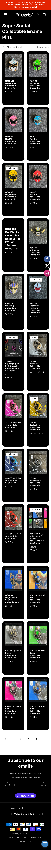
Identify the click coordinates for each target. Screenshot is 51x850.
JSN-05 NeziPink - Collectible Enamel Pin (13, 425)
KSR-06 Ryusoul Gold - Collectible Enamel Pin (37, 598)
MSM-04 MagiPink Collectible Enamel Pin (10, 140)
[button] (6, 15)
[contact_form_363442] (44, 844)
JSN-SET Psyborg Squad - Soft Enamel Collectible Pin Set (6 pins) (13, 366)
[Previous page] (5, 739)
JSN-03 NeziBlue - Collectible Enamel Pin (13, 480)
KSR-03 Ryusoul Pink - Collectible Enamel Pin (13, 709)
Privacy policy (37, 837)
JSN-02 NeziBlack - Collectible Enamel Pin (35, 481)
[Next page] (29, 745)
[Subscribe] (42, 785)
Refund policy (23, 837)
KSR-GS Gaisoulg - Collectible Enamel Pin (10, 306)
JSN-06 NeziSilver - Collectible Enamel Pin (35, 364)
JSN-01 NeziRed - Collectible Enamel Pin (13, 536)
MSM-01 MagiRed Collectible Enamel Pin (35, 195)
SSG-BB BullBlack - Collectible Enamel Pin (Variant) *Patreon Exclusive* (12, 239)
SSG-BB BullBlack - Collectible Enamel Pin (35, 251)
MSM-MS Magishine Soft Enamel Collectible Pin (12, 598)
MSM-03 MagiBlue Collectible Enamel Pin (35, 140)
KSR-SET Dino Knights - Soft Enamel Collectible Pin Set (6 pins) (37, 538)
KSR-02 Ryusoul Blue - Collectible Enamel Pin (37, 709)
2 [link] (21, 739)
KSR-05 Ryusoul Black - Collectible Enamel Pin (13, 654)
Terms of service (27, 842)
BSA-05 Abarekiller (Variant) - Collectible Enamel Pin (35, 308)
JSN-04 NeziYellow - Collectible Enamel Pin (35, 426)
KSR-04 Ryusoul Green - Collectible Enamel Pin (37, 654)
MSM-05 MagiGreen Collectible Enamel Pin (35, 84)
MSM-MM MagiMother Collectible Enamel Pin (11, 84)
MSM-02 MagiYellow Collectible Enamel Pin (10, 195)
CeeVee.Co (24, 834)
